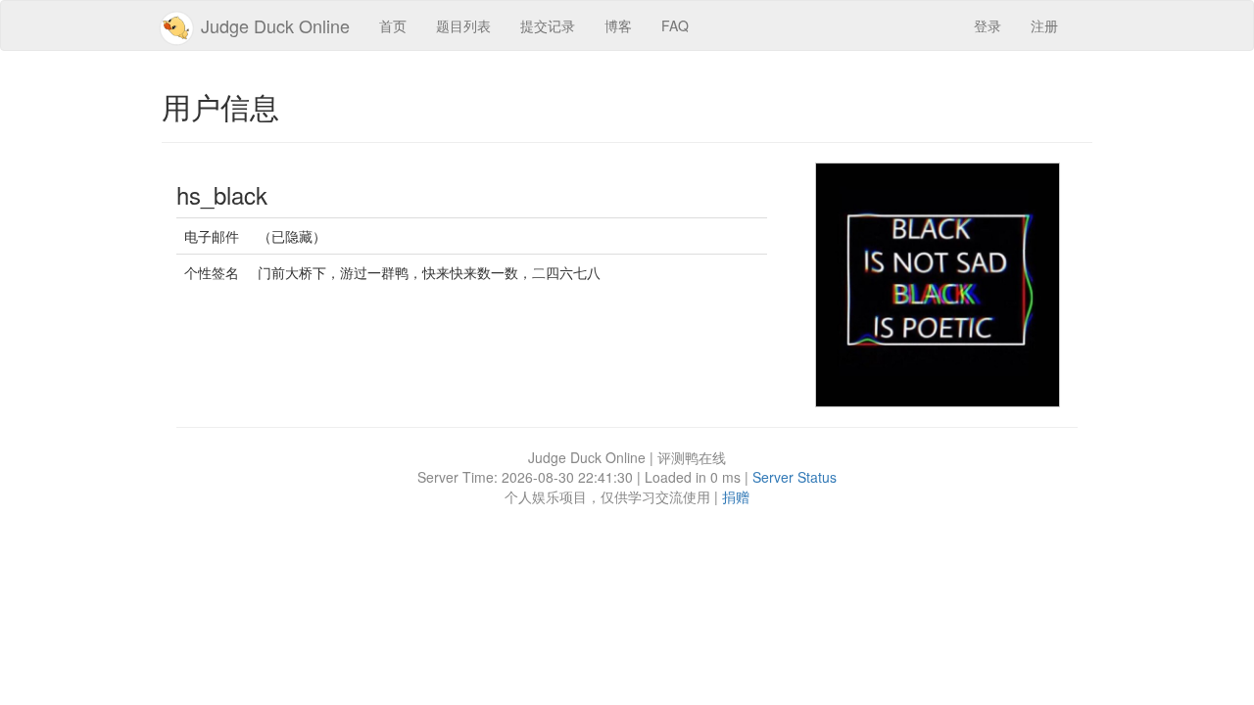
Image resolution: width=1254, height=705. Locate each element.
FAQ (675, 25)
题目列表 (463, 25)
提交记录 (547, 25)
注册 (1044, 25)
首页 (393, 25)
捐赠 (735, 496)
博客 (618, 25)
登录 (987, 25)
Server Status (794, 477)
